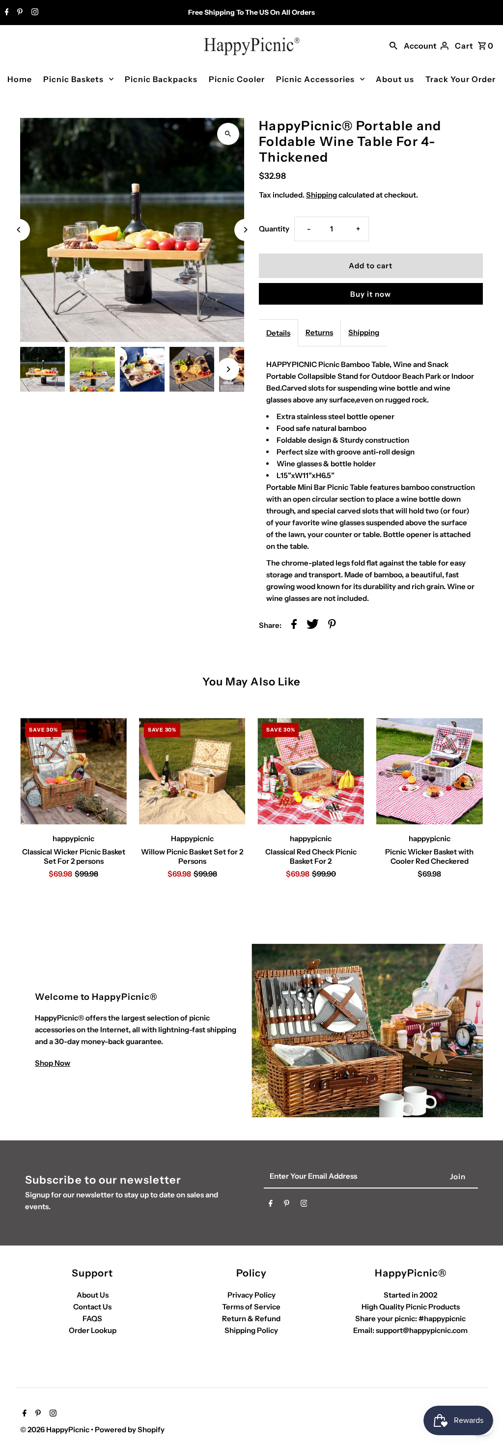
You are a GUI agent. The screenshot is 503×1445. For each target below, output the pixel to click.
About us (395, 79)
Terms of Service (251, 1306)
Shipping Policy (251, 1330)
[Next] (245, 230)
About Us (93, 1295)
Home (19, 79)
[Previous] (19, 230)
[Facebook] (5, 13)
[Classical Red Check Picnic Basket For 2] (310, 771)
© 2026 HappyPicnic (55, 1429)
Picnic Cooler (237, 79)
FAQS (92, 1318)
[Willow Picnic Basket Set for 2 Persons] (192, 771)
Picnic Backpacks (161, 79)
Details (278, 333)
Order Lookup (92, 1330)
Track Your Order (460, 79)
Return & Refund (251, 1318)
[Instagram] (33, 13)
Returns (319, 332)
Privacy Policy (251, 1295)
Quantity (274, 228)
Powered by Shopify (130, 1429)
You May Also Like (251, 681)
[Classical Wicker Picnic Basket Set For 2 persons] (73, 771)
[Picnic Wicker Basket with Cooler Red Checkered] (429, 771)
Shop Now (52, 1063)
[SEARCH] (393, 44)
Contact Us (92, 1306)
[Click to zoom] (228, 134)
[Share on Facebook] (294, 625)
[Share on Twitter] (313, 625)
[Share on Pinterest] (332, 625)
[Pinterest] (19, 13)
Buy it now (370, 294)
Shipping (321, 194)
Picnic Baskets (73, 79)
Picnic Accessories (315, 79)
